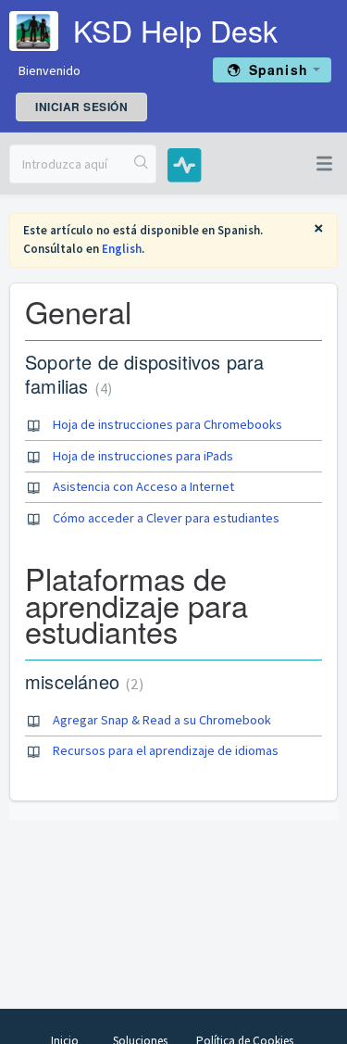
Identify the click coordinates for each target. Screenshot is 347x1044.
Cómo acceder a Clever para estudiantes (166, 517)
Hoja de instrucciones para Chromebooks (167, 424)
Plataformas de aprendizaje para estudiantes (136, 604)
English (122, 249)
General (78, 311)
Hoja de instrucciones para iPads (143, 455)
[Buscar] (141, 163)
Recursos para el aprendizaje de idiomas (166, 750)
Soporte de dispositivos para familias (145, 373)
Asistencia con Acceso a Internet (143, 486)
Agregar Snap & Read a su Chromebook (162, 719)
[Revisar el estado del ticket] (177, 164)
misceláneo (82, 681)
